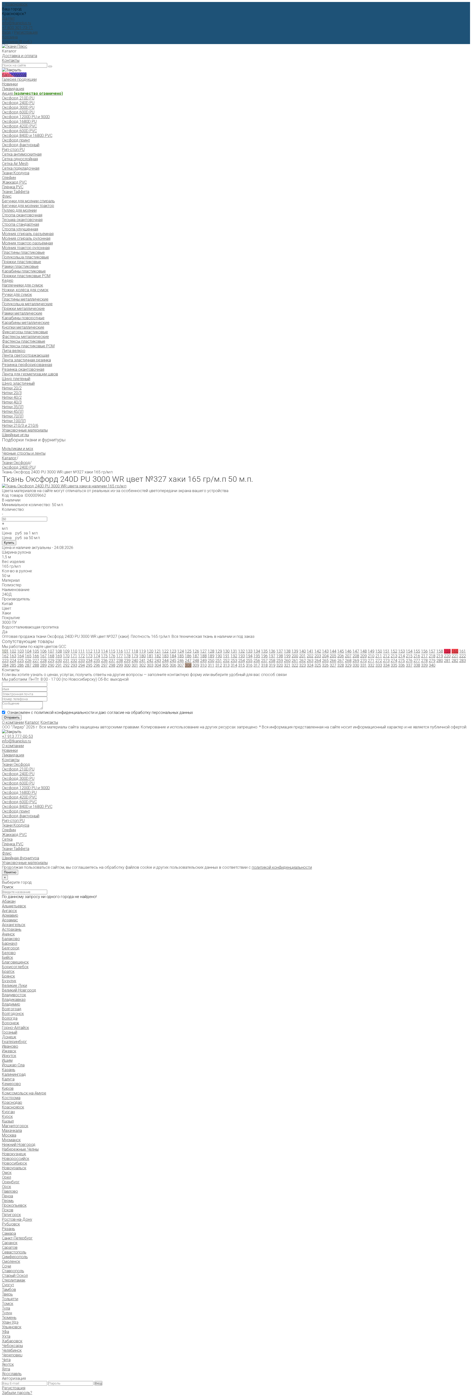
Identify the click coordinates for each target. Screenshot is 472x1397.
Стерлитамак (13, 1280)
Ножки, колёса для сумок (25, 290)
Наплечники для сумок (22, 285)
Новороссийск (15, 1158)
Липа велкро (13, 350)
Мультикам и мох (17, 448)
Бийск (7, 957)
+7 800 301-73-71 (17, 27)
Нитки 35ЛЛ (12, 406)
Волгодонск (13, 1013)
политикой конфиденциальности (282, 867)
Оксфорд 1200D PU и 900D (26, 116)
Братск (8, 971)
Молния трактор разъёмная (27, 243)
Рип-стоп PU (13, 149)
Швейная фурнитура (20, 858)
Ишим (7, 1060)
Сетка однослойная (20, 159)
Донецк (9, 1037)
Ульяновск (11, 1327)
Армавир (10, 915)
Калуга (8, 1079)
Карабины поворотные (23, 318)
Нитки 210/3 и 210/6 (20, 425)
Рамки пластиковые (20, 266)
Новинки (10, 84)
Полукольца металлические (27, 304)
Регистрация (26, 32)
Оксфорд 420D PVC (19, 126)
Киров (8, 1088)
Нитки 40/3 (12, 402)
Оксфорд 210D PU (18, 98)
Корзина (10, 37)
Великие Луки (14, 985)
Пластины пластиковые (23, 252)
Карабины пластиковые (24, 271)
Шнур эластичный (18, 383)
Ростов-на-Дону (17, 1219)
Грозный (9, 1032)
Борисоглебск (15, 966)
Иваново (10, 1046)
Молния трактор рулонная (26, 247)
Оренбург (11, 1182)
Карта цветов (14, 74)
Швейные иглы (15, 435)
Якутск (8, 1364)
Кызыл (8, 1121)
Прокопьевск (14, 1205)
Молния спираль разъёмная (28, 233)
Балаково (11, 938)
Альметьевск (14, 906)
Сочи (6, 1266)
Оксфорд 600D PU (18, 112)
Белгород (10, 948)
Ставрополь (13, 1271)
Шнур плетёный (16, 378)
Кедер (7, 280)
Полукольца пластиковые (25, 257)
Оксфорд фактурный (20, 145)
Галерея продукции (19, 79)
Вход (6, 32)
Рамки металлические (22, 313)
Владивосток (14, 995)
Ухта (6, 1336)
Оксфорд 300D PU (18, 107)
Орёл (6, 1177)
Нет (11, 18)
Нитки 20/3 (12, 392)
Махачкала (12, 1130)
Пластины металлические (25, 299)
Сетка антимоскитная (22, 154)
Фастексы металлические (25, 336)
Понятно (10, 872)
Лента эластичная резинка (26, 360)
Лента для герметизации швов (30, 374)
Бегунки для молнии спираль (28, 201)
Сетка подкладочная (20, 168)
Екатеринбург (14, 1041)
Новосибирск (14, 1163)
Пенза (7, 1196)
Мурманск (11, 1140)
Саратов (9, 1247)
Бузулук (9, 981)
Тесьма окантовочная (22, 219)
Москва (9, 1135)
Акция (32, 93)
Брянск (8, 976)
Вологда (9, 1018)
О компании (13, 722)
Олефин (9, 177)
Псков (7, 1210)
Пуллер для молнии (19, 210)
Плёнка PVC (12, 187)
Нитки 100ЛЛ (14, 420)
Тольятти (10, 1299)
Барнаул (9, 943)
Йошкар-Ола (13, 1065)
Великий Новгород (19, 990)
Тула (6, 1308)
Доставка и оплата (19, 55)
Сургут (8, 1285)
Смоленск (11, 1261)
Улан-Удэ (10, 1322)
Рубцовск (11, 1224)
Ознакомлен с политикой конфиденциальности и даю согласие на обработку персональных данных (100, 712)
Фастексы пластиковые (23, 341)
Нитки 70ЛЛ (12, 416)
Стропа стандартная (20, 224)
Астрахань (11, 929)
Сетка (7, 839)
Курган (8, 1111)
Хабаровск (12, 1341)
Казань (8, 1069)
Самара (9, 1233)
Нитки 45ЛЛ (12, 411)
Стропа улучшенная (20, 229)
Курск (7, 1116)
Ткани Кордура (15, 173)
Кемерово (11, 1083)
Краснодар (12, 1102)
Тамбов (9, 1289)
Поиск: (8, 887)
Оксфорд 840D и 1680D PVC (27, 135)
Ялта (6, 1369)
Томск (7, 1303)
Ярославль (12, 1373)
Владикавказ (14, 999)
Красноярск (13, 1107)
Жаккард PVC (14, 182)
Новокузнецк (14, 1154)
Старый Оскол (15, 1275)
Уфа (5, 1331)
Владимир (11, 1004)
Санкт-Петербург (17, 1238)
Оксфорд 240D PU (18, 102)
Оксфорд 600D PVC (19, 130)
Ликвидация (13, 88)
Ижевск (9, 1051)
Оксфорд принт (16, 140)
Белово (9, 952)
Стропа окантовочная (22, 215)
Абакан (8, 901)
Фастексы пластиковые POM (28, 346)
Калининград (14, 1074)
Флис (7, 196)
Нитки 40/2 (12, 397)
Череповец (12, 1355)
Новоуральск (14, 1168)
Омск (7, 1172)
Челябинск (12, 1350)
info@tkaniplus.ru (16, 23)
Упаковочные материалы (25, 430)
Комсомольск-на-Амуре (24, 1093)
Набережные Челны (20, 1149)
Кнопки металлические (23, 327)
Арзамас (10, 920)
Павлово (10, 1191)
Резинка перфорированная (27, 364)
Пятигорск (11, 1214)
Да (4, 18)
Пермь (8, 1200)
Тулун (7, 1313)
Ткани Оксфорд (16, 462)
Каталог (9, 458)
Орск (6, 1186)
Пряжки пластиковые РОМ (26, 275)
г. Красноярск (15, 4)
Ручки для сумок (17, 294)
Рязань (8, 1228)
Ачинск (8, 934)
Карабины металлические (25, 322)
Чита (6, 1359)
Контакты (10, 60)
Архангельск (13, 924)
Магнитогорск (15, 1126)
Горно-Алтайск (15, 1027)
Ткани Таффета (15, 191)
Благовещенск (15, 962)
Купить (9, 543)
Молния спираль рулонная (26, 238)
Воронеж (10, 1023)
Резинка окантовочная (23, 369)
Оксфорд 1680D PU (19, 121)
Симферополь (15, 1256)
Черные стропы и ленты (23, 453)
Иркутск (9, 1055)
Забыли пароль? (17, 1392)
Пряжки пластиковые (21, 261)
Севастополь (14, 1252)
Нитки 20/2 (12, 388)
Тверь (7, 1294)
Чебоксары (12, 1345)
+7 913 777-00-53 (17, 736)
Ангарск (9, 910)
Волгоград (11, 1009)
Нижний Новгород (18, 1144)
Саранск (9, 1242)
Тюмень (9, 1317)
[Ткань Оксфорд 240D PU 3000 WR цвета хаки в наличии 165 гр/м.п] (64, 486)
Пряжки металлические (23, 308)
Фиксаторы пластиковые (25, 332)
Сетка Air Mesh (15, 163)
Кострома (11, 1097)
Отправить (12, 717)
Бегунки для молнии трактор (28, 205)
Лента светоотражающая (25, 355)
